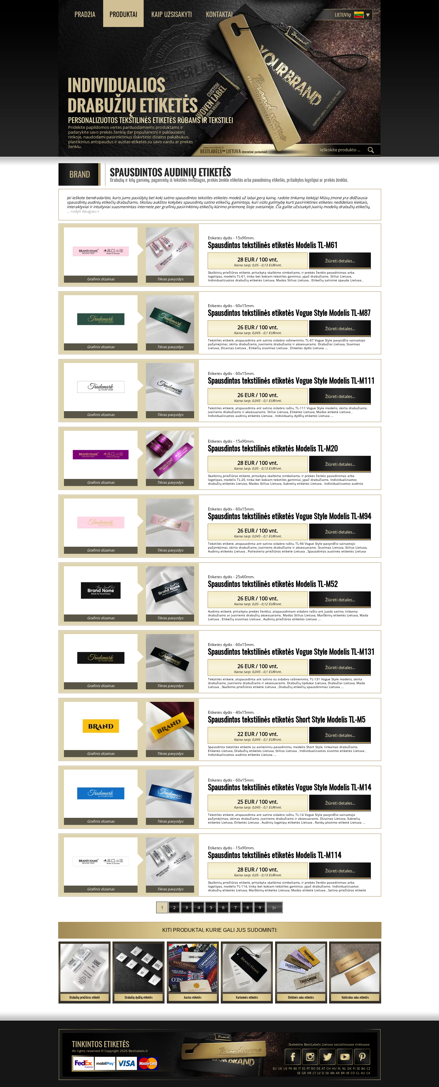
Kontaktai (219, 14)
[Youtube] (345, 1057)
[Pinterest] (362, 1057)
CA (368, 1073)
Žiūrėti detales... (340, 261)
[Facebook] (293, 1057)
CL (358, 1073)
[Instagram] (310, 1057)
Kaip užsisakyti (171, 14)
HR (309, 1073)
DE (318, 1068)
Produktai (123, 14)
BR (343, 1073)
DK (349, 1068)
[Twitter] (327, 1057)
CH (329, 1068)
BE (295, 1068)
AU (363, 1073)
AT (323, 1068)
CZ (368, 1068)
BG (363, 1068)
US (285, 1068)
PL (339, 1068)
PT (308, 1068)
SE (358, 1068)
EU (275, 1068)
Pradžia (85, 14)
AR (338, 1073)
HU (334, 1068)
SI (323, 1073)
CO (353, 1073)
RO (313, 1068)
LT (314, 1073)
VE (347, 1073)
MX (332, 1073)
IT (299, 1068)
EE (298, 1073)
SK (327, 1073)
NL (344, 1068)
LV (318, 1073)
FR (290, 1068)
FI (354, 1068)
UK (280, 1068)
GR (304, 1073)
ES (303, 1068)
